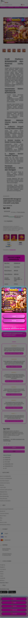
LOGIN (14, 316)
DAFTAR (14, 320)
